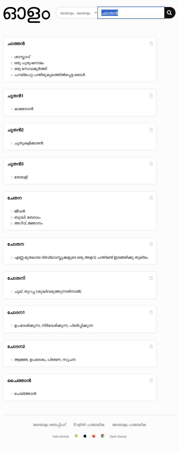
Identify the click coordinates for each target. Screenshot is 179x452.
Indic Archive (61, 436)
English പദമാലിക (89, 424)
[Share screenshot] (150, 43)
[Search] (170, 12)
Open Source (118, 436)
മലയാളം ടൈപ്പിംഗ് (49, 424)
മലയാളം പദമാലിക (129, 424)
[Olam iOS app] (85, 436)
